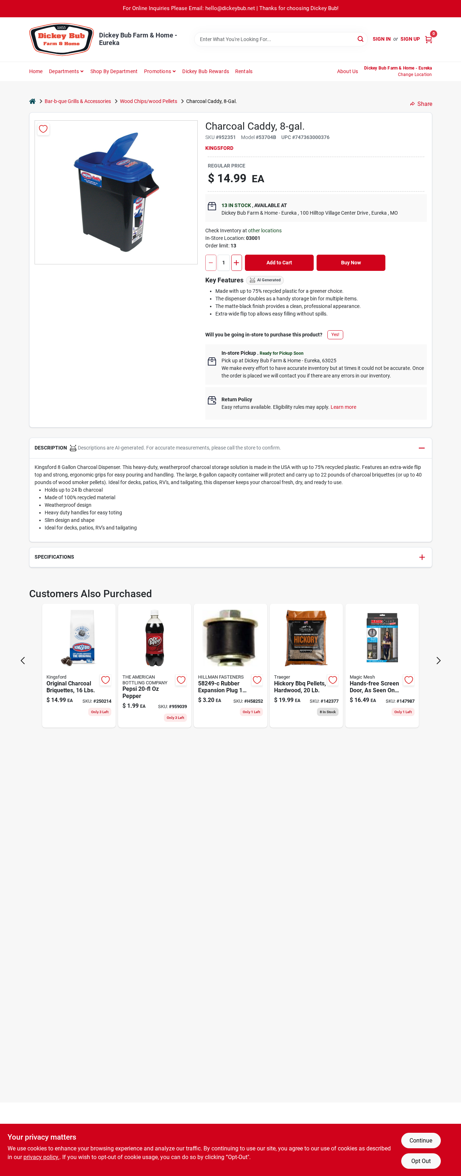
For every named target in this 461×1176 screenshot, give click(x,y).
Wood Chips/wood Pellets (148, 101)
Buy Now (351, 262)
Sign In (382, 39)
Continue (420, 1140)
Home (36, 71)
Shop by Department (114, 71)
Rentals (243, 71)
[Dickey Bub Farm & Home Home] (61, 39)
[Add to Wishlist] (43, 129)
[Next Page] (439, 660)
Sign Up (410, 39)
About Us (347, 71)
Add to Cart (279, 262)
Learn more (343, 407)
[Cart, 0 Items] (428, 39)
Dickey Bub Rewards (205, 71)
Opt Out (421, 1161)
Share (424, 103)
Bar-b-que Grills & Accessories (78, 101)
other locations (265, 230)
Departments (64, 71)
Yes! (335, 334)
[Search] (361, 39)
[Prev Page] (23, 660)
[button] (231, 448)
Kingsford (219, 148)
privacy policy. (41, 1157)
